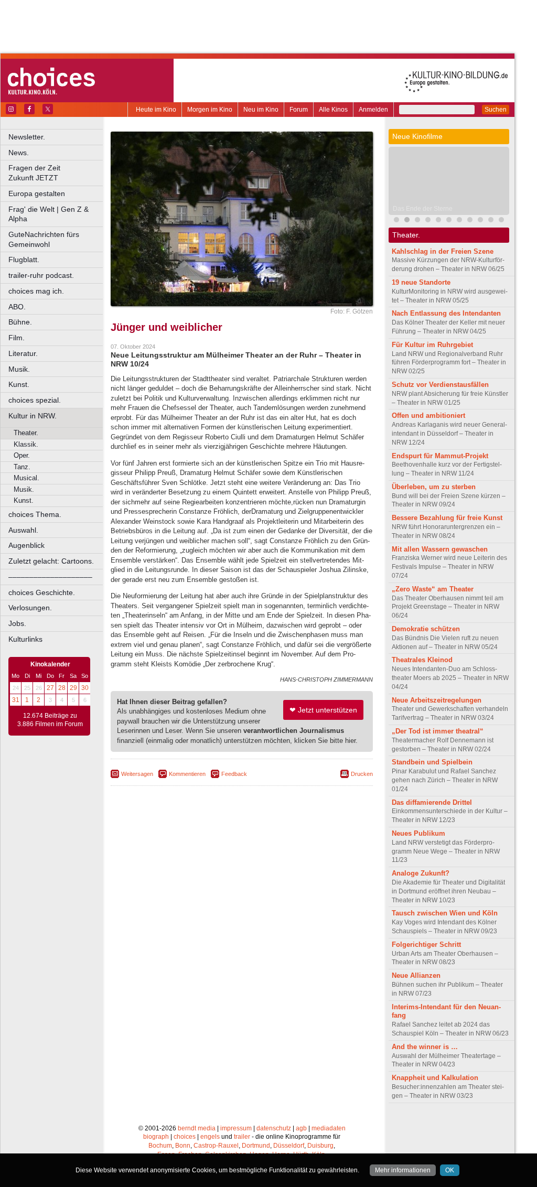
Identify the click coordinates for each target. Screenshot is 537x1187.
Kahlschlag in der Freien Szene (442, 251)
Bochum (160, 1145)
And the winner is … (425, 1047)
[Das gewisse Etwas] (491, 221)
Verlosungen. (30, 607)
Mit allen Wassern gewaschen (440, 549)
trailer (242, 1136)
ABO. (17, 307)
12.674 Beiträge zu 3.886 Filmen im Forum (50, 720)
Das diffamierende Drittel (432, 802)
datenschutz (273, 1128)
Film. (16, 337)
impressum (236, 1128)
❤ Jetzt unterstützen (323, 710)
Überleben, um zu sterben (434, 487)
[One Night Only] (396, 221)
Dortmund (256, 1145)
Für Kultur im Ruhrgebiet (432, 345)
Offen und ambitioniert (428, 415)
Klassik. (26, 444)
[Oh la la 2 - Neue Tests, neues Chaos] (417, 221)
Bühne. (20, 322)
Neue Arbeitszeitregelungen (436, 700)
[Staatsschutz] (459, 221)
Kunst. (18, 384)
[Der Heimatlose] (501, 221)
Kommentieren (187, 774)
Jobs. (17, 623)
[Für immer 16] (470, 221)
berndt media (197, 1128)
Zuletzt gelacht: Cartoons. (51, 561)
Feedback (234, 774)
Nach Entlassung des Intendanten (446, 313)
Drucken (362, 774)
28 (62, 688)
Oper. (22, 455)
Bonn (182, 1145)
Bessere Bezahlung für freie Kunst (447, 518)
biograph (156, 1136)
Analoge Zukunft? (420, 873)
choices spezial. (34, 400)
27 (50, 688)
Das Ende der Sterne (423, 208)
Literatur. (23, 353)
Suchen (496, 109)
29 (73, 688)
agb (301, 1128)
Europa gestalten (36, 193)
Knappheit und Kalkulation (435, 1078)
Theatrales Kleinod (422, 660)
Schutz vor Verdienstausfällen (440, 385)
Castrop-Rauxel (216, 1145)
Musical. (26, 478)
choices (185, 1136)
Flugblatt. (23, 259)
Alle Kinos (333, 109)
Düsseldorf (288, 1145)
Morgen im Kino (209, 109)
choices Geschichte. (41, 592)
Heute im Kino (156, 109)
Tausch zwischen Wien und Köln (445, 913)
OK (449, 1170)
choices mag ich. (36, 291)
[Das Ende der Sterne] (407, 221)
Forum (298, 109)
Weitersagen (137, 774)
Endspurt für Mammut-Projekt (440, 456)
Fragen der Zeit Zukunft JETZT (56, 173)
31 (15, 700)
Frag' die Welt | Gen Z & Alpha (48, 214)
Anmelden (373, 109)
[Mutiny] (428, 221)
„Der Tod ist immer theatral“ (438, 731)
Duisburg (320, 1145)
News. (18, 152)
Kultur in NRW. (32, 416)
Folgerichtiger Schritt (426, 944)
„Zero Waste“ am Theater (433, 589)
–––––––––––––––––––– (50, 577)
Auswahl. (23, 530)
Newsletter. (26, 137)
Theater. (26, 433)
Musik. (19, 369)
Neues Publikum (418, 833)
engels (210, 1136)
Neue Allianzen (416, 975)
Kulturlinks (25, 639)
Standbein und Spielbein (432, 762)
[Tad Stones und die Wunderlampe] (438, 221)
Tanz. (22, 467)
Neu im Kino (260, 109)
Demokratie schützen (426, 629)
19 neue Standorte (421, 282)
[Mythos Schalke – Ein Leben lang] (480, 221)
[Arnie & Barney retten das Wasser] (449, 221)
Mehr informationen (403, 1170)
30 (85, 688)
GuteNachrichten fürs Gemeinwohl (43, 239)
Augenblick (26, 545)
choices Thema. (34, 514)
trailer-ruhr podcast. (41, 275)
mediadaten (329, 1128)
